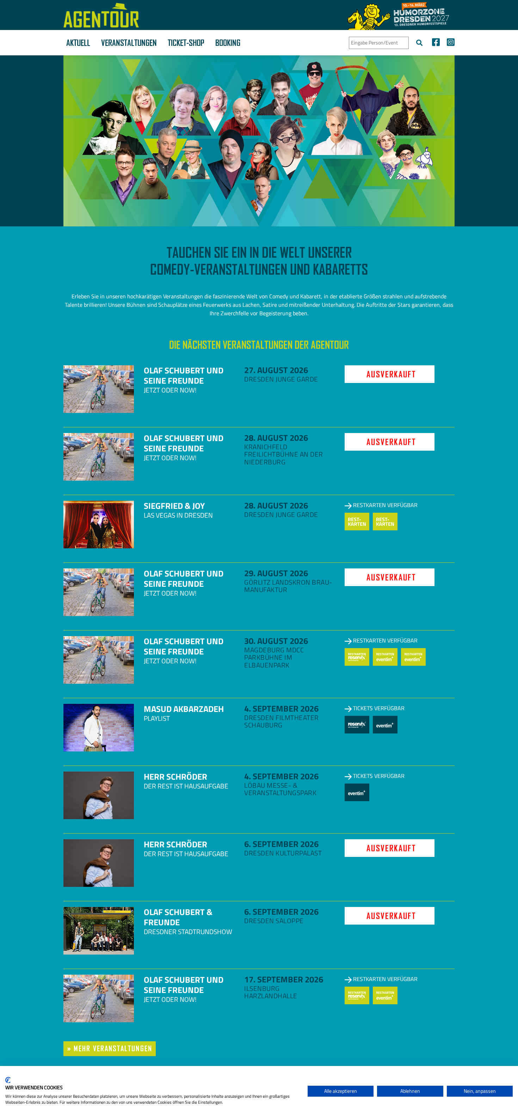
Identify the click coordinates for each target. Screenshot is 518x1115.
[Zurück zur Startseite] (101, 15)
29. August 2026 (276, 573)
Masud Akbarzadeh (184, 708)
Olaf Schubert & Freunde (178, 917)
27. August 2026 (276, 370)
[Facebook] (436, 43)
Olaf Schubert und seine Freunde (183, 375)
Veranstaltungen (129, 43)
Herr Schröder (175, 776)
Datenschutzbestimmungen (273, 1074)
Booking (227, 43)
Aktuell (78, 43)
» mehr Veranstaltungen (109, 1048)
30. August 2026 (276, 640)
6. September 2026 (281, 843)
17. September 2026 (283, 979)
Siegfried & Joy (174, 505)
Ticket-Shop (186, 43)
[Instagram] (449, 43)
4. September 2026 (281, 708)
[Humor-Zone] (398, 15)
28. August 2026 (276, 437)
